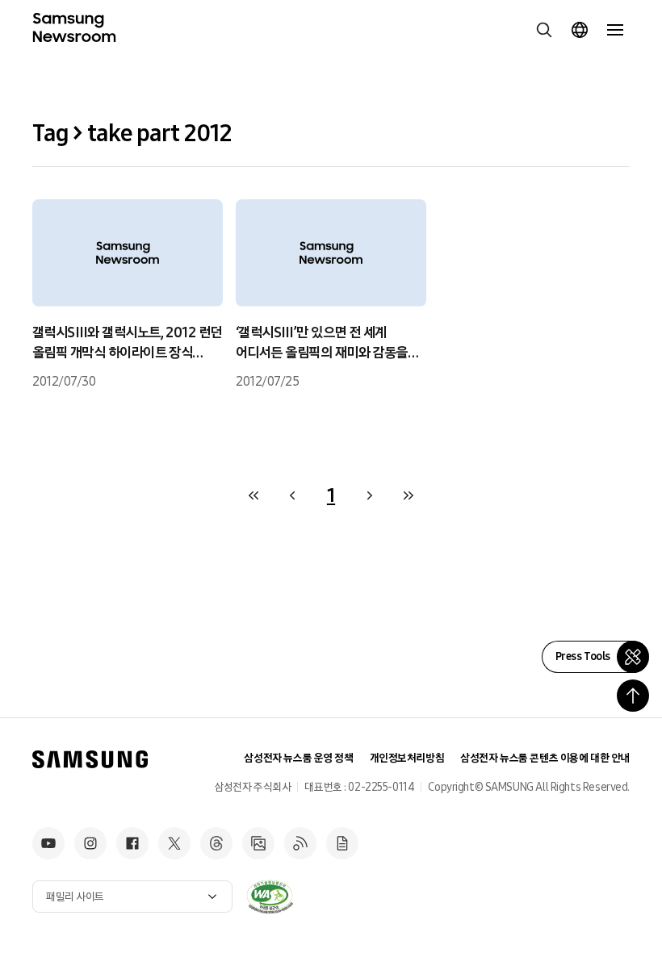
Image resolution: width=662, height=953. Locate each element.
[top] (633, 695)
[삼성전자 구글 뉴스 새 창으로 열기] (342, 843)
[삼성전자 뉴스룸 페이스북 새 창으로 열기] (132, 843)
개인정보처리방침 (407, 758)
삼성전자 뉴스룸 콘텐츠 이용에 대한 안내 (545, 758)
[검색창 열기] (544, 29)
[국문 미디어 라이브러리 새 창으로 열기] (258, 843)
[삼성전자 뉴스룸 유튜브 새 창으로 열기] (48, 843)
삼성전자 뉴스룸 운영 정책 (298, 758)
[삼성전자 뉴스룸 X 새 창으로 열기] (174, 843)
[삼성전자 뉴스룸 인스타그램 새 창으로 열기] (90, 843)
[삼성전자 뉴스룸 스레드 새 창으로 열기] (216, 843)
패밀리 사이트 (75, 897)
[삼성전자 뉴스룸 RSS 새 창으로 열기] (300, 843)
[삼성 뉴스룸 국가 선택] (579, 29)
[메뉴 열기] (615, 29)
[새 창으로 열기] (269, 896)
